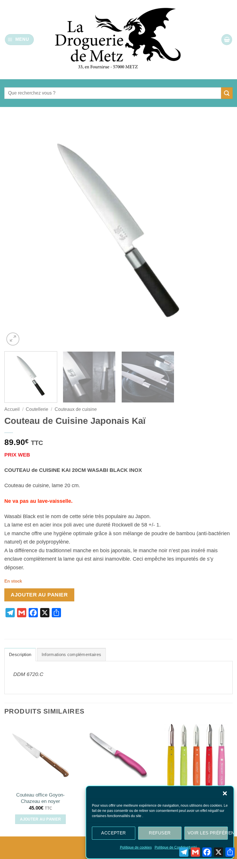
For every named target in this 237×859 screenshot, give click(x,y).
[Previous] (16, 233)
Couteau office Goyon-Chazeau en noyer (40, 798)
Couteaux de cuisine (76, 409)
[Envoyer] (227, 93)
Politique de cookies (136, 847)
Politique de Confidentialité (176, 847)
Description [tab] (20, 654)
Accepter (113, 832)
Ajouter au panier (39, 595)
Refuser (160, 832)
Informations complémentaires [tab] (71, 654)
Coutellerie (37, 409)
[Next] (221, 233)
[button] (225, 793)
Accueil (12, 409)
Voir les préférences (208, 832)
